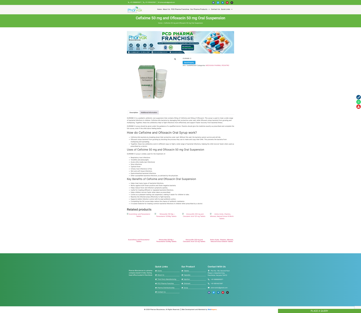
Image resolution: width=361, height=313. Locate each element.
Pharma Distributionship (165, 288)
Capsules (186, 275)
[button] (200, 9)
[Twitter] (218, 2)
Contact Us (215, 9)
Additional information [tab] (149, 112)
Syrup (185, 288)
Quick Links (225, 9)
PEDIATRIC (225, 65)
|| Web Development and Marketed (192, 309)
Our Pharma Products (198, 9)
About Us (166, 9)
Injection (186, 279)
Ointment (186, 283)
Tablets (186, 271)
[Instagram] (232, 2)
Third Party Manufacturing (166, 279)
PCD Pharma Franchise (180, 9)
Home (159, 9)
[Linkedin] (222, 2)
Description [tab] (134, 112)
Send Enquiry (189, 62)
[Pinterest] (227, 2)
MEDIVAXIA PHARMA (213, 65)
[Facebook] (213, 2)
